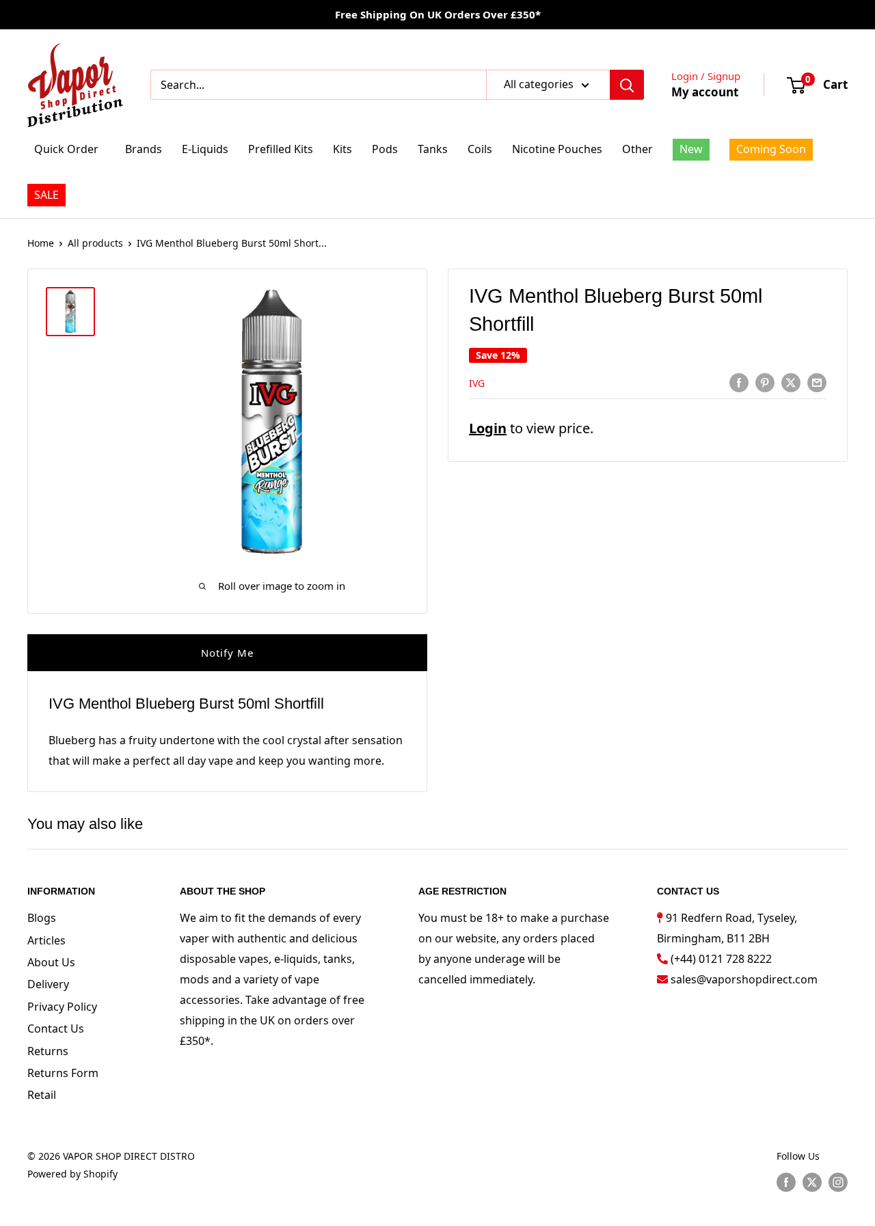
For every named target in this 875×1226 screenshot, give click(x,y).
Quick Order (66, 148)
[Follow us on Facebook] (786, 1182)
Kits (342, 148)
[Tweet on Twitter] (790, 382)
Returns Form (62, 1072)
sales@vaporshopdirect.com (744, 979)
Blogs (41, 917)
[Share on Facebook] (739, 382)
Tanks (433, 148)
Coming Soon (771, 148)
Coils (480, 148)
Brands (143, 148)
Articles (46, 940)
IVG (477, 383)
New (691, 148)
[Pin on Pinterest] (765, 382)
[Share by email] (816, 382)
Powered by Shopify (72, 1173)
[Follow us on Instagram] (838, 1182)
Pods (385, 148)
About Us (51, 962)
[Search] (627, 85)
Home (40, 242)
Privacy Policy (62, 1006)
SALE (46, 194)
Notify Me (227, 652)
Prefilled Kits (280, 148)
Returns (47, 1051)
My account (704, 92)
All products (95, 242)
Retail (41, 1094)
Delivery (48, 984)
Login (488, 428)
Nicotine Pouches (557, 148)
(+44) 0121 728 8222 (721, 958)
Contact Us (55, 1028)
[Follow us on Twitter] (812, 1182)
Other (637, 148)
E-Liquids (205, 148)
